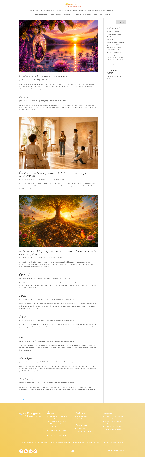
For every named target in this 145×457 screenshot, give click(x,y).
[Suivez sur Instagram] (35, 451)
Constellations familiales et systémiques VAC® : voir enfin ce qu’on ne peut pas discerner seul (53, 174)
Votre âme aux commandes (45, 10)
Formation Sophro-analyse (113, 419)
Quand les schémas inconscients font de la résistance (43, 76)
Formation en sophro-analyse (74, 10)
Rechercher (121, 22)
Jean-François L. (27, 379)
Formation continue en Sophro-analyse (47, 14)
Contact (107, 14)
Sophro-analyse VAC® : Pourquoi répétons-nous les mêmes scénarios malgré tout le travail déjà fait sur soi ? (57, 253)
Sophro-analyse (51, 80)
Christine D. (24, 274)
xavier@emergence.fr (29, 179)
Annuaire (78, 14)
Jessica (22, 316)
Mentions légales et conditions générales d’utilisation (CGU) (41, 442)
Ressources (67, 14)
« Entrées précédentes (26, 400)
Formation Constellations (113, 429)
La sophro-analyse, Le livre (57, 435)
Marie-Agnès (25, 358)
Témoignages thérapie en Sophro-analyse (61, 299)
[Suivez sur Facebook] (21, 451)
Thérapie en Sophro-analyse (114, 416)
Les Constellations (60, 179)
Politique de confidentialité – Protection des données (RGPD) (82, 442)
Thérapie (58, 10)
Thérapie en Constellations (114, 426)
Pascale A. (24, 97)
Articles (42, 80)
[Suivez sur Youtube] (31, 451)
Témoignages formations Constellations (53, 101)
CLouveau (25, 80)
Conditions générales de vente (113, 442)
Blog (101, 14)
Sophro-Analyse (82, 416)
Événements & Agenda (90, 14)
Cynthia (23, 337)
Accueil (31, 10)
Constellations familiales (58, 421)
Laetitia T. (24, 295)
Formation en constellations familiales (99, 10)
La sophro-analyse (56, 419)
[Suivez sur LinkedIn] (26, 451)
